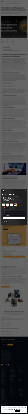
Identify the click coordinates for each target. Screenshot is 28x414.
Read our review (7, 207)
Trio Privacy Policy (12, 220)
